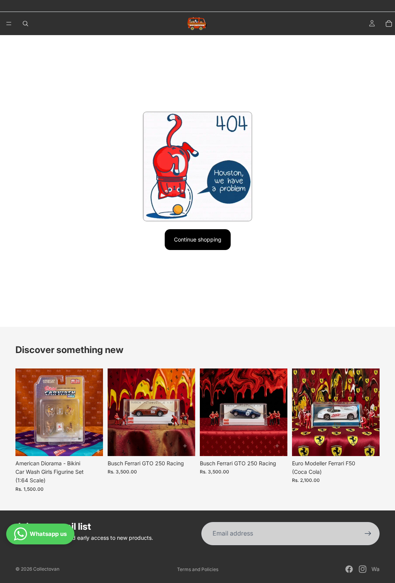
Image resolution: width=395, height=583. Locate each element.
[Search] (25, 23)
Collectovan (46, 569)
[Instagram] (362, 569)
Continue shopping (197, 239)
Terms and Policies (197, 569)
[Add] (91, 444)
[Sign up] (368, 534)
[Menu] (9, 23)
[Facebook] (349, 569)
